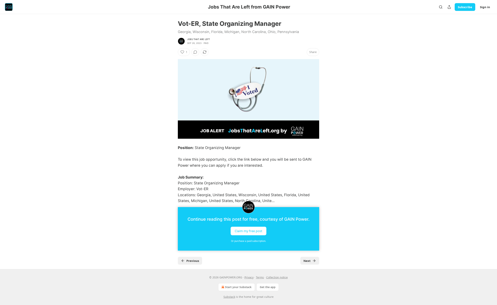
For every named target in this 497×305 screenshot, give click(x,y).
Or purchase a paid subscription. (248, 241)
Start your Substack (238, 287)
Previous (192, 261)
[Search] (441, 7)
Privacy (249, 277)
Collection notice (277, 277)
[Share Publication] (449, 7)
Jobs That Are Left (198, 39)
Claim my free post (248, 231)
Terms (260, 277)
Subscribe (465, 7)
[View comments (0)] (195, 52)
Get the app (267, 287)
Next (307, 261)
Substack (229, 297)
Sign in (485, 7)
